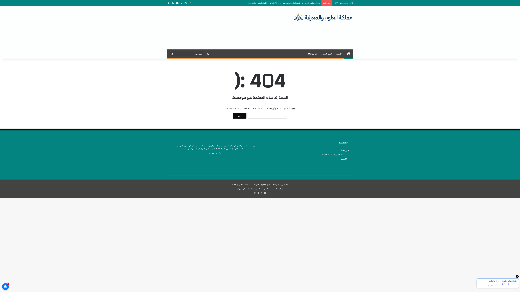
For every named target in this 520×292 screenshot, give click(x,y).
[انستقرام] (210, 153)
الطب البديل (327, 54)
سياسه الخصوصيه (276, 189)
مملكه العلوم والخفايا (240, 184)
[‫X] (216, 153)
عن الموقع (241, 189)
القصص (339, 54)
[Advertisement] (228, 28)
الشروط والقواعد (253, 189)
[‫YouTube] (213, 153)
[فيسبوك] (219, 153)
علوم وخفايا (312, 54)
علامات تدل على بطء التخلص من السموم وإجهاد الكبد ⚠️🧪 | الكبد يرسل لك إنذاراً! (289, 3)
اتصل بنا (265, 189)
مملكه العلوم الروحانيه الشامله (333, 154)
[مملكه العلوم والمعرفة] (323, 16)
